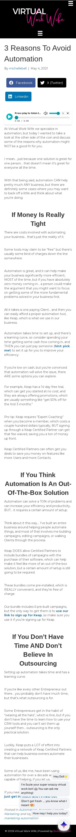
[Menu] (40, 33)
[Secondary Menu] (71, 3)
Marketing (11, 814)
